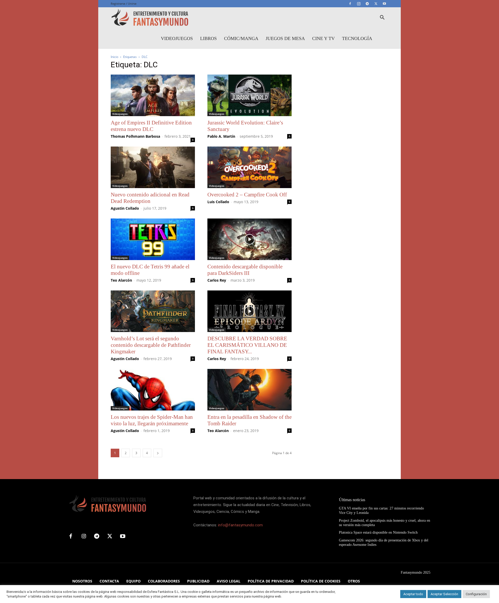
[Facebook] (350, 3)
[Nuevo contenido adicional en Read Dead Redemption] (153, 167)
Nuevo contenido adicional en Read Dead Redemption (150, 197)
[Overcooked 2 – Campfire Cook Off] (249, 167)
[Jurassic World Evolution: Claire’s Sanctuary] (249, 95)
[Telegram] (367, 3)
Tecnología (357, 38)
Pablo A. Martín (221, 136)
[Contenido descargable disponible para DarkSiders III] (249, 239)
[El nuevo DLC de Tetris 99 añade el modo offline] (153, 239)
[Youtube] (384, 3)
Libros (208, 38)
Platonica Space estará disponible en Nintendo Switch (378, 532)
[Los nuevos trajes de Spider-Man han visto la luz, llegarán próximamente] (153, 389)
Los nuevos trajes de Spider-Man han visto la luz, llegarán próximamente (152, 420)
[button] (382, 18)
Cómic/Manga (241, 38)
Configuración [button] (476, 594)
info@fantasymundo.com (240, 525)
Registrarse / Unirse (123, 3)
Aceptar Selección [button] (444, 594)
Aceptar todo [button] (413, 594)
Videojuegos (177, 38)
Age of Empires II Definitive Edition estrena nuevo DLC (151, 126)
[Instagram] (359, 3)
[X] (376, 3)
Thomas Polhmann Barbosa (135, 136)
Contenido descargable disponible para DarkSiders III (245, 269)
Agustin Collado (125, 208)
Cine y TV (323, 38)
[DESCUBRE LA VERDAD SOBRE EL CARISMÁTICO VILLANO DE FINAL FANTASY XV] (249, 311)
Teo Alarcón (121, 280)
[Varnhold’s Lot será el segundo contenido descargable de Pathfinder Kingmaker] (153, 311)
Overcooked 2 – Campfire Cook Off (247, 194)
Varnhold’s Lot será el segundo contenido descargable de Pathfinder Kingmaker (151, 345)
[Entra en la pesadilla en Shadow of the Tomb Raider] (249, 389)
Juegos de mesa (285, 38)
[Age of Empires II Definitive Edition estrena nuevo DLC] (153, 95)
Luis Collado (218, 201)
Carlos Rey (216, 280)
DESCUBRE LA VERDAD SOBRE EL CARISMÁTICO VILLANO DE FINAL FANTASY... (247, 345)
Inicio (114, 57)
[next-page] (157, 453)
